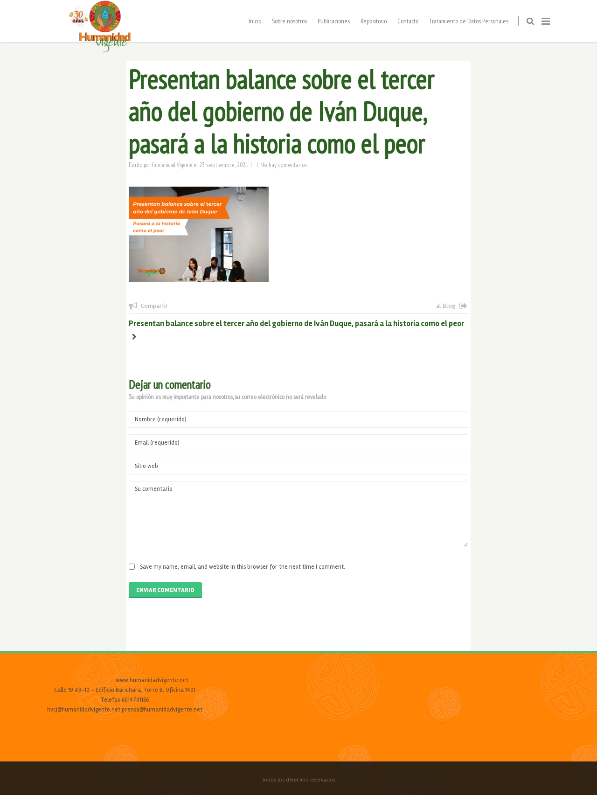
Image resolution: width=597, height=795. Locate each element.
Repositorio (374, 21)
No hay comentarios (284, 164)
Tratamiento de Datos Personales (468, 21)
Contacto (407, 21)
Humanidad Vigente (172, 164)
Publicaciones (334, 21)
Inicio (255, 21)
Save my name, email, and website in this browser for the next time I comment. (242, 567)
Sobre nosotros (289, 21)
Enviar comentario (165, 590)
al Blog (446, 306)
